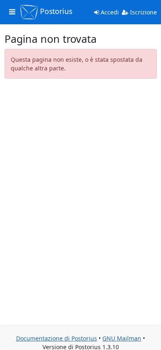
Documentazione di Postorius (56, 338)
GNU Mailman (121, 338)
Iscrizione (142, 12)
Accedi (109, 12)
